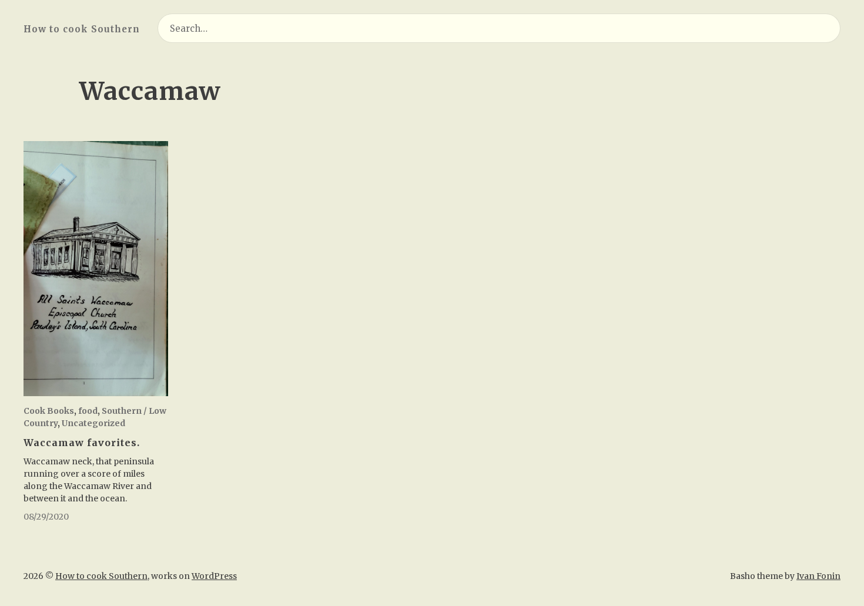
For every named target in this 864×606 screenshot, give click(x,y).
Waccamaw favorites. (82, 442)
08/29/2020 (46, 516)
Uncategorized (93, 423)
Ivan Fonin (818, 576)
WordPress (214, 576)
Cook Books (49, 411)
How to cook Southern (82, 29)
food (88, 411)
